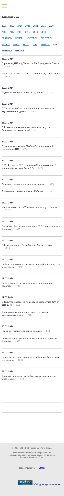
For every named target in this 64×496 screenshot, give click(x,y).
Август (6, 44)
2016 (19, 32)
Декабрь (7, 38)
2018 (4, 32)
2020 (51, 26)
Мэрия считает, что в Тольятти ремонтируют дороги (29, 207)
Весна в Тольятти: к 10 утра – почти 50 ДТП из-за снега (31, 73)
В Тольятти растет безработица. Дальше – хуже (27, 245)
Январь (19, 50)
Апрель (45, 44)
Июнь (26, 44)
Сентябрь (47, 38)
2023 (27, 26)
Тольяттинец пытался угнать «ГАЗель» (23, 191)
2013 (43, 32)
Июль (16, 44)
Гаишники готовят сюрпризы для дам (22, 331)
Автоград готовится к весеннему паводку (24, 184)
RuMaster (42, 468)
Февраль (7, 50)
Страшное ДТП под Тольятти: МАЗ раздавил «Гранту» (31, 63)
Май (35, 44)
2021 (43, 26)
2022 (35, 26)
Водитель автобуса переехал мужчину (23, 92)
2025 (12, 26)
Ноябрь (19, 38)
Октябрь (32, 38)
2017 (12, 32)
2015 (27, 32)
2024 (19, 26)
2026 (4, 26)
